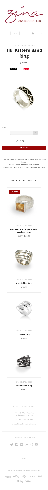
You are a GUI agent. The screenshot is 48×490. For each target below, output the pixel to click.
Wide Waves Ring (24, 385)
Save (27, 69)
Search (24, 458)
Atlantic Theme (12, 470)
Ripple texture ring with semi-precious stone (24, 230)
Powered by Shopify (33, 470)
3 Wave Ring (24, 334)
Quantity (20, 140)
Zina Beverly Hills (24, 226)
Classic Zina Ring (24, 283)
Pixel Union (23, 470)
